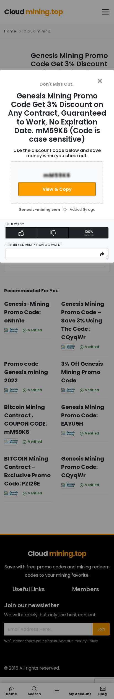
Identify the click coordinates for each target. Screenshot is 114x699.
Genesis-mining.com (39, 209)
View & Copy (57, 189)
